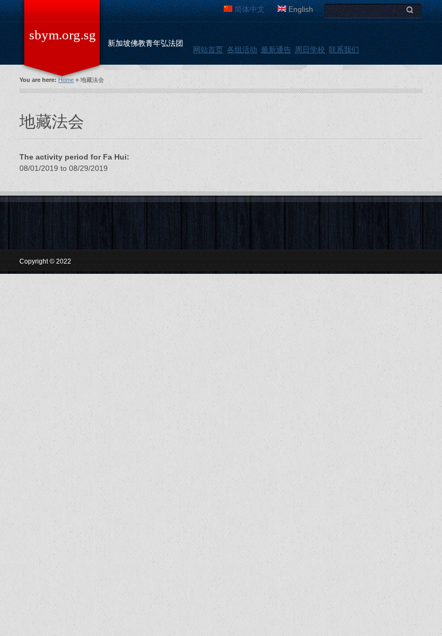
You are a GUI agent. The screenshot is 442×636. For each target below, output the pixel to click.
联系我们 (344, 49)
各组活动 (242, 49)
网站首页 (208, 49)
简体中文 (248, 9)
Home (66, 80)
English (299, 9)
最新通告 (276, 49)
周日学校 (310, 49)
